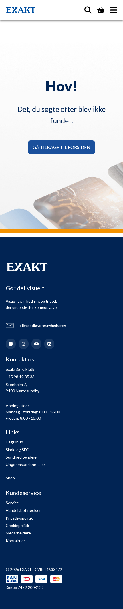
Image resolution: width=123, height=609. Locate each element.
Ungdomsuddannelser (25, 464)
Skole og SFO (17, 449)
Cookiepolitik (17, 525)
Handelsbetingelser (23, 510)
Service (12, 502)
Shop (10, 477)
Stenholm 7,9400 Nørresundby (22, 387)
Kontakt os (16, 540)
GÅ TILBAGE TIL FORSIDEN (61, 147)
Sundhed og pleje (21, 457)
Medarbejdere (18, 532)
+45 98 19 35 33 (20, 376)
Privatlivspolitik (19, 518)
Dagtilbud (14, 441)
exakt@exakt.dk (20, 369)
